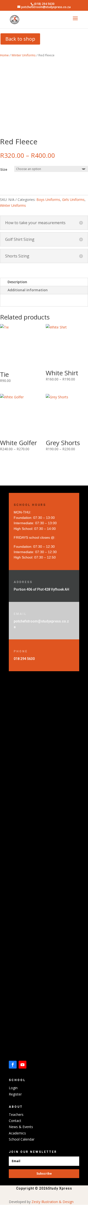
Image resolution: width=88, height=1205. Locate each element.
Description (17, 282)
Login (13, 1087)
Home (4, 55)
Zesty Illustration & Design (53, 1201)
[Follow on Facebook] (13, 1065)
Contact (15, 1120)
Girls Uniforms (73, 199)
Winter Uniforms (23, 55)
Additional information (28, 290)
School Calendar (21, 1139)
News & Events (21, 1126)
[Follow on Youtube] (22, 1065)
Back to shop (20, 39)
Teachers (16, 1114)
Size (3, 169)
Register (15, 1094)
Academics (17, 1133)
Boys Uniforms (48, 199)
